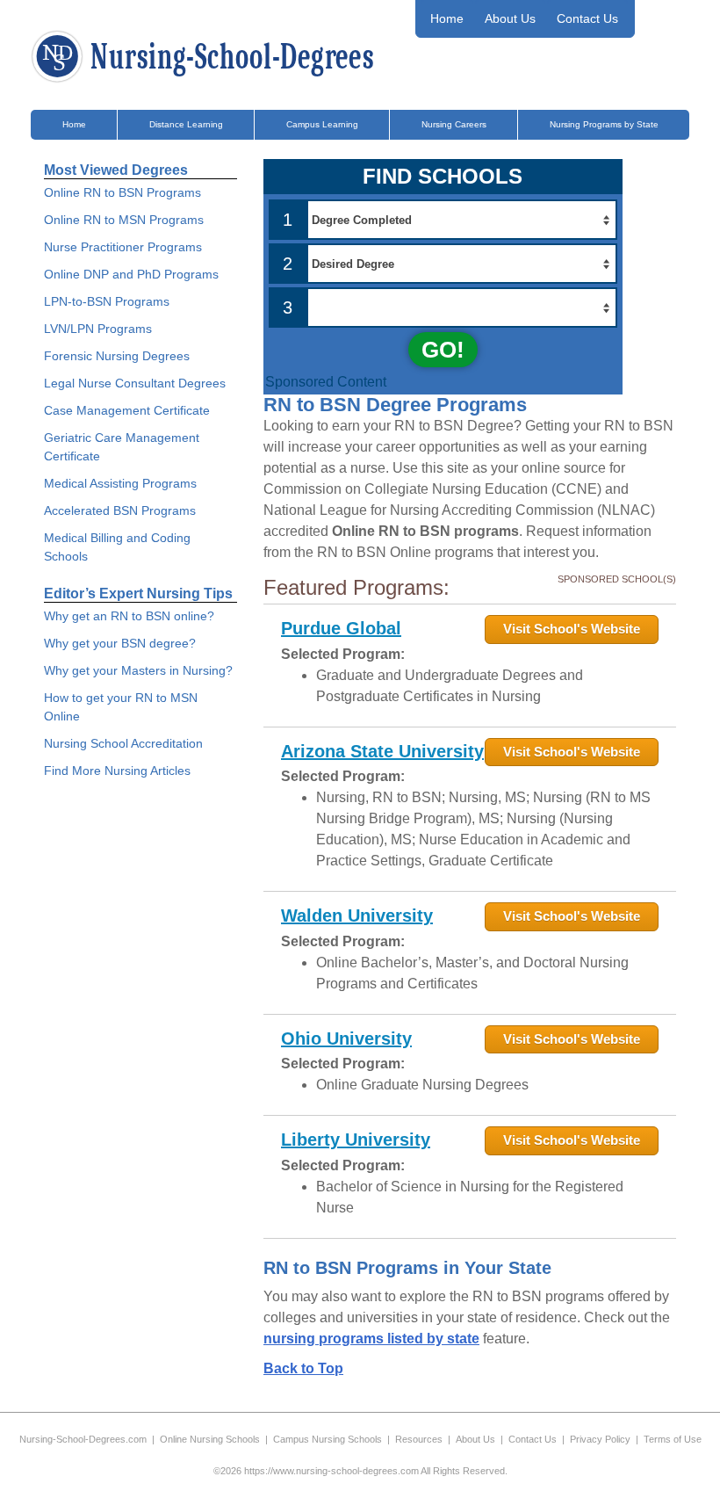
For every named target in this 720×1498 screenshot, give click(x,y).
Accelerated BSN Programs (120, 510)
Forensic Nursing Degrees (117, 356)
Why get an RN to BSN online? (129, 616)
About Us (510, 18)
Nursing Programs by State (604, 124)
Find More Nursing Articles (117, 770)
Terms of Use (673, 1439)
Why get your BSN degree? (120, 643)
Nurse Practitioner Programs (123, 247)
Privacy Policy (600, 1439)
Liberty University (355, 1139)
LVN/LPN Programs (98, 329)
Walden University (357, 915)
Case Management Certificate (127, 410)
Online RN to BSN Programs (122, 192)
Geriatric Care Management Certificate (121, 447)
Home (447, 18)
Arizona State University (382, 751)
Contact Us (587, 18)
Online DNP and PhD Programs (131, 274)
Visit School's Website (571, 628)
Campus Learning (322, 124)
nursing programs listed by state (371, 1338)
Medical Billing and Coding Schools (117, 547)
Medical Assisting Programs (120, 483)
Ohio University (346, 1038)
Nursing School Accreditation (123, 743)
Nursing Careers (453, 124)
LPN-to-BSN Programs (106, 301)
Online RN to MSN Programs (124, 220)
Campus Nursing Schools (327, 1439)
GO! (442, 350)
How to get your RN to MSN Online (121, 707)
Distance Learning (186, 124)
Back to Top (303, 1368)
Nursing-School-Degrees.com (83, 1439)
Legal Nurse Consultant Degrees (135, 383)
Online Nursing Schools (210, 1439)
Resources (419, 1439)
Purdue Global (341, 628)
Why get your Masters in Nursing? (138, 670)
